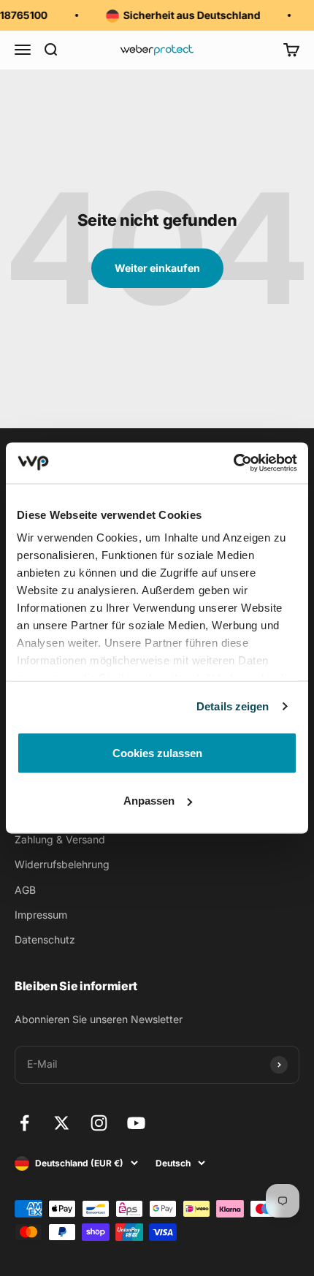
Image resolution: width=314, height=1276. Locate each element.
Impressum (41, 914)
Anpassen (149, 800)
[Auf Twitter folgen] (62, 1123)
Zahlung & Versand (60, 839)
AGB (25, 890)
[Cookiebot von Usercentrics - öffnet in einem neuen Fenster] (233, 463)
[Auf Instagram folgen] (99, 1123)
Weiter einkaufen (157, 268)
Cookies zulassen (157, 752)
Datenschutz (45, 939)
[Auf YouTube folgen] (136, 1123)
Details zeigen (232, 706)
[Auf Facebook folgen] (24, 1123)
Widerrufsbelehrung (62, 864)
